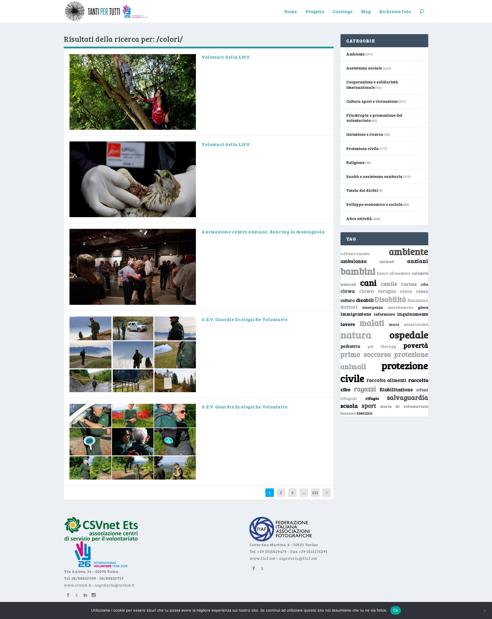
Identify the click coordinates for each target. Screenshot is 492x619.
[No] (484, 610)
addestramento (355, 253)
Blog (366, 11)
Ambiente (355, 54)
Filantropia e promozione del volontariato (374, 117)
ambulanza (353, 261)
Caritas (409, 284)
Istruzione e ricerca (364, 134)
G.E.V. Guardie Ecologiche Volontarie (245, 319)
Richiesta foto (395, 11)
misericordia (416, 324)
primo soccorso (366, 354)
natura (356, 334)
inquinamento (412, 314)
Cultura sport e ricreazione (372, 101)
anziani (417, 260)
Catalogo (342, 11)
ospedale (409, 334)
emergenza (372, 307)
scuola (349, 405)
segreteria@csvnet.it (114, 585)
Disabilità (390, 299)
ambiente (408, 251)
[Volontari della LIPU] (132, 92)
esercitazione (400, 307)
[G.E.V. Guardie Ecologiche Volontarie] (132, 354)
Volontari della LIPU (226, 57)
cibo (424, 284)
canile (389, 283)
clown (348, 290)
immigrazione (356, 314)
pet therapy (382, 346)
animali (386, 261)
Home (290, 11)
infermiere (384, 314)
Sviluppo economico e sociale (374, 204)
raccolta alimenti (386, 380)
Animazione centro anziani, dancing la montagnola (263, 232)
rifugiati (349, 398)
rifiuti (422, 389)
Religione (355, 162)
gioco (423, 307)
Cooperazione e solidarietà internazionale (372, 84)
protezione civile (384, 371)
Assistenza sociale (364, 68)
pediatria (350, 346)
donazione (417, 300)
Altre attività (359, 218)
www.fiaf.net (262, 558)
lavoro (348, 324)
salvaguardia (407, 397)
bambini (358, 271)
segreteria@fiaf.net (298, 558)
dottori (349, 307)
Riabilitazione (396, 389)
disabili (365, 300)
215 (315, 492)
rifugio (372, 398)
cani (368, 282)
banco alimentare (394, 273)
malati (372, 322)
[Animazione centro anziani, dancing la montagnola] (132, 267)
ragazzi (365, 388)
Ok (395, 610)
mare (394, 324)
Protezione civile (362, 148)
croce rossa (414, 291)
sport (369, 406)
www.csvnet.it (77, 585)
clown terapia (377, 290)
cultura (348, 300)
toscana (364, 413)
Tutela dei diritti (362, 190)
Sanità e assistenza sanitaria (374, 176)
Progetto (315, 11)
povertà (415, 345)
